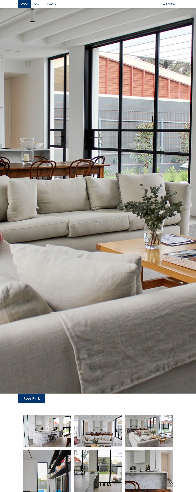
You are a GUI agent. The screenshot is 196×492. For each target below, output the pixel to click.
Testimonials (168, 4)
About (37, 4)
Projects (51, 4)
